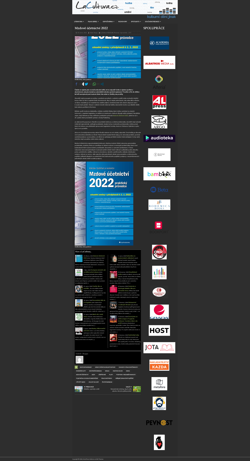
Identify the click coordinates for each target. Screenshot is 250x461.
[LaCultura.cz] (125, 18)
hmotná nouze (118, 371)
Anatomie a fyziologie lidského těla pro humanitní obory (127, 288)
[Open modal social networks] (102, 84)
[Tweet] (88, 84)
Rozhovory (122, 21)
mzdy (93, 374)
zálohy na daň (94, 382)
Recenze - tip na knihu (120, 32)
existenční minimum (95, 371)
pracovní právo (106, 378)
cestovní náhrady (86, 367)
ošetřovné (102, 374)
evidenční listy (81, 371)
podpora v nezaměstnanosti (125, 374)
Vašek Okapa (94, 32)
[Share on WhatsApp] (96, 84)
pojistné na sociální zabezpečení (87, 378)
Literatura (78, 21)
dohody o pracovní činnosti (128, 367)
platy (111, 374)
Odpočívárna (108, 21)
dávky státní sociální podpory (105, 367)
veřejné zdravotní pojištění (124, 378)
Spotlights (135, 21)
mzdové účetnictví (82, 374)
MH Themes (100, 459)
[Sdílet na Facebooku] (78, 84)
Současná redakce (152, 21)
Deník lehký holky (133, 335)
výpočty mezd (80, 382)
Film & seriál (92, 21)
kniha (128, 371)
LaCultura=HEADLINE (107, 32)
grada (107, 371)
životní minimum (107, 382)
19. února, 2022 (82, 32)
